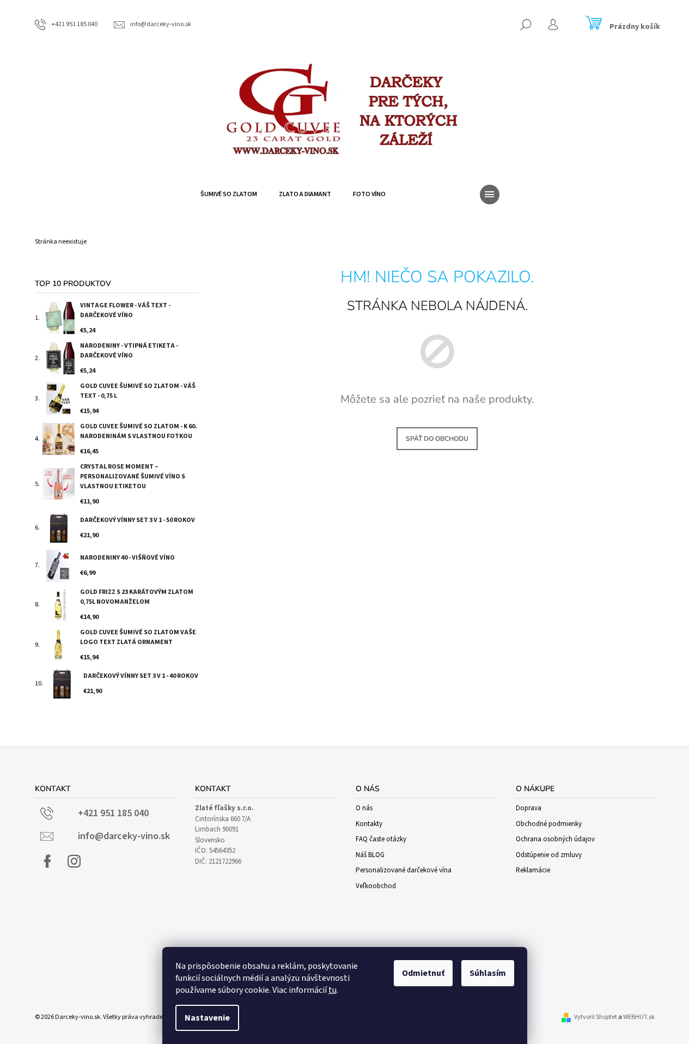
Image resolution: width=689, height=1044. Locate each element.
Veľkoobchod (376, 886)
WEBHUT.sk (639, 1017)
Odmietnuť (423, 973)
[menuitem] (229, 194)
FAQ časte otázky (381, 839)
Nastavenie (207, 1018)
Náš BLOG (370, 855)
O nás (364, 808)
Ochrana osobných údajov (555, 839)
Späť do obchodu (437, 438)
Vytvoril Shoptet (595, 1017)
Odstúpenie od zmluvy (549, 855)
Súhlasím (488, 973)
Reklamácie (533, 870)
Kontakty (369, 824)
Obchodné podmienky (549, 824)
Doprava (528, 808)
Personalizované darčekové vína (404, 870)
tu (332, 990)
